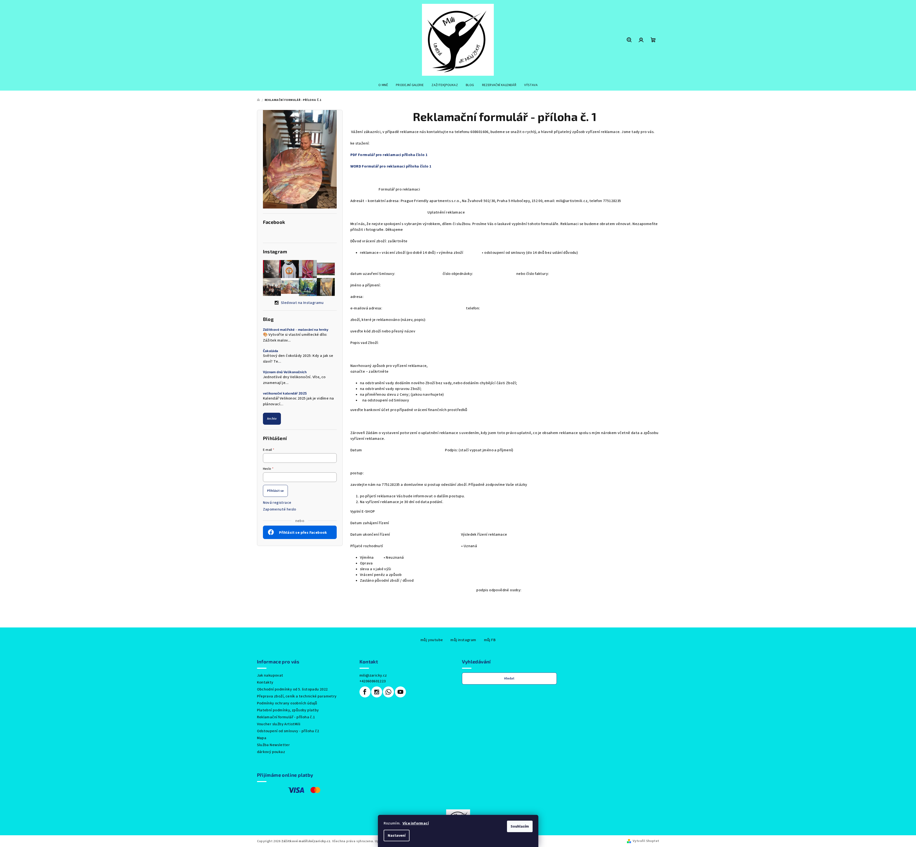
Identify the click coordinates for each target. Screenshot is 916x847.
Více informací (416, 823)
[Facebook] (364, 691)
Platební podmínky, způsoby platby (288, 710)
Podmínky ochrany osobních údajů (287, 703)
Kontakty (265, 682)
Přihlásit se (275, 490)
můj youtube (432, 640)
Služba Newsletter (273, 745)
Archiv (272, 418)
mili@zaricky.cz (373, 675)
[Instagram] (376, 691)
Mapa (262, 738)
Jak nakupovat (270, 675)
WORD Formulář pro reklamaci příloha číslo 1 (391, 166)
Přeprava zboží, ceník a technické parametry (297, 696)
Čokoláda (270, 351)
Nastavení (396, 835)
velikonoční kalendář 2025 (285, 393)
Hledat (509, 678)
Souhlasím (520, 826)
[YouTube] (400, 691)
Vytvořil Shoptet (646, 841)
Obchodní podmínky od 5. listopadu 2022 (292, 689)
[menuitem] (383, 85)
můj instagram (463, 640)
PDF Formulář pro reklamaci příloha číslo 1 (389, 154)
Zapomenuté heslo (279, 509)
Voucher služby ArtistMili (279, 724)
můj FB (489, 640)
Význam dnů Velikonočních (285, 372)
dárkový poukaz (271, 751)
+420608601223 (372, 681)
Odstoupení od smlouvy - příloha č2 (288, 731)
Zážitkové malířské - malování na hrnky (296, 329)
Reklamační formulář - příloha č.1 (286, 717)
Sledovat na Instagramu (302, 302)
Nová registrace (277, 502)
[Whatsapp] (388, 691)
